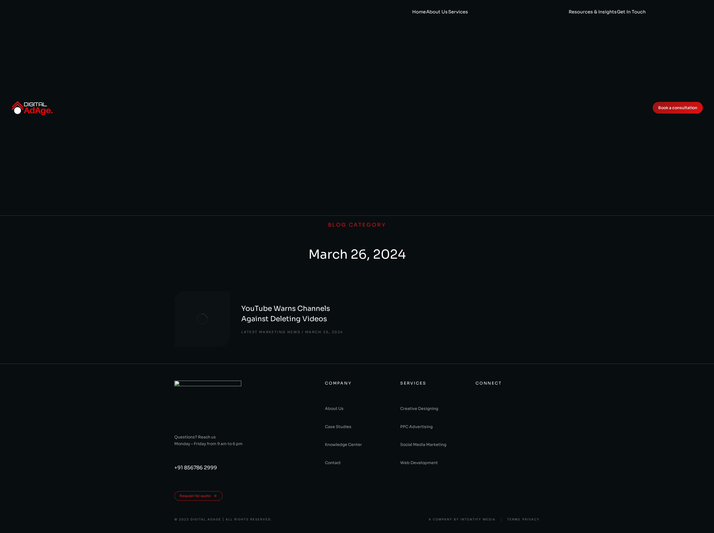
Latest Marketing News (270, 332)
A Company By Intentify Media (462, 519)
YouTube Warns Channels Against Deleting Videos (285, 313)
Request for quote (195, 496)
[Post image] (202, 319)
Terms (513, 519)
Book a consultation (677, 107)
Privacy (531, 519)
